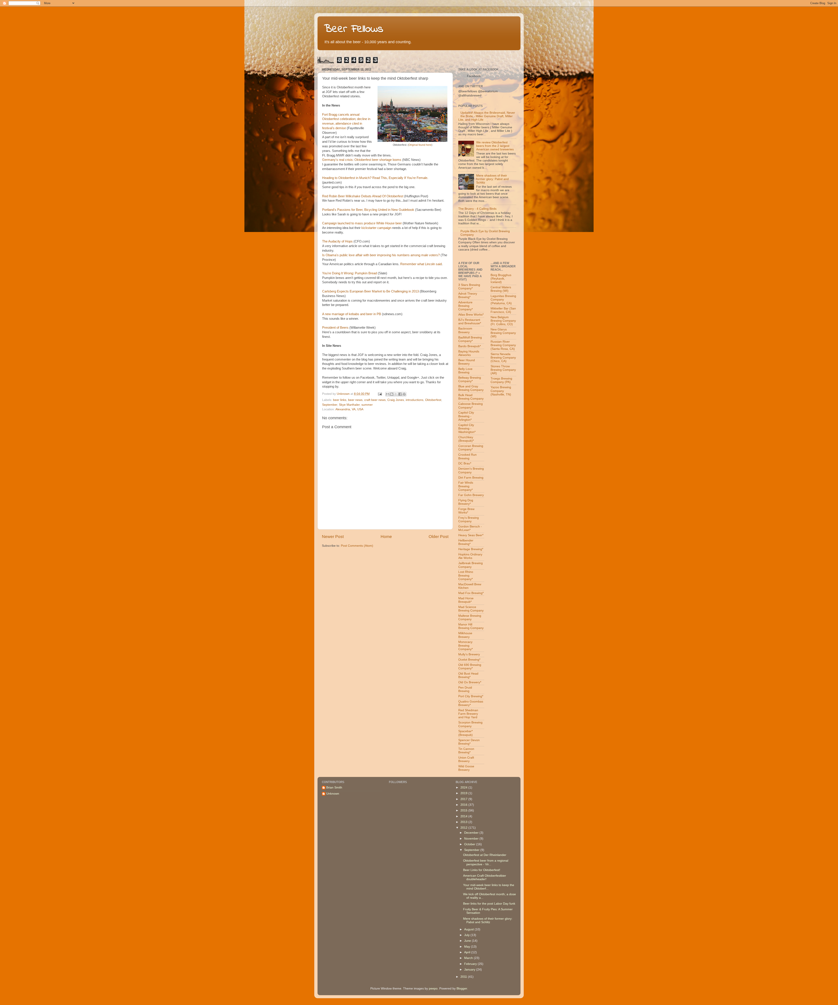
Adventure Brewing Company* (465, 306)
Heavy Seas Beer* (470, 535)
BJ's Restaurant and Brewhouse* (469, 321)
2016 (464, 804)
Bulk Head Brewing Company (471, 396)
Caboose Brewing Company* (470, 405)
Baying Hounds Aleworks (468, 353)
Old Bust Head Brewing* (468, 675)
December (471, 832)
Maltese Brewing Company (469, 617)
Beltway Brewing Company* (469, 379)
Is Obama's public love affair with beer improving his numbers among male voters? (381, 255)
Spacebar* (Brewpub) (465, 733)
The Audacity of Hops (337, 241)
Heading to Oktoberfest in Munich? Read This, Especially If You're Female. (375, 178)
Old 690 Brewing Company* (469, 666)
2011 (464, 976)
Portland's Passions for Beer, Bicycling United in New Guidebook (368, 209)
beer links (339, 400)
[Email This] (387, 394)
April (467, 952)
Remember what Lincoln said (421, 264)
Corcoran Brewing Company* (470, 447)
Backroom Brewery (465, 330)
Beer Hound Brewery (466, 362)
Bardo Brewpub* (469, 346)
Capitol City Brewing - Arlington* (466, 416)
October (470, 844)
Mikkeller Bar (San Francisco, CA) (503, 310)
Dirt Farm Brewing (470, 477)
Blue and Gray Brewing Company (471, 388)
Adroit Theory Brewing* (467, 295)
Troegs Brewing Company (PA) (501, 380)
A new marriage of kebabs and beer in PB (351, 314)
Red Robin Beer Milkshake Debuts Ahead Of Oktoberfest (362, 196)
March (469, 958)
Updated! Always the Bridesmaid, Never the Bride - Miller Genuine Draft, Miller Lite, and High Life (486, 116)
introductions (414, 400)
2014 (464, 816)
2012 (464, 827)
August (469, 929)
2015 (464, 810)
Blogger (462, 988)
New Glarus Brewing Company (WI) (503, 333)
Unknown (332, 793)
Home (386, 536)
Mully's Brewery (469, 654)
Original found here (420, 144)
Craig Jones (395, 400)
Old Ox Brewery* (469, 682)
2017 (464, 799)
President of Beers (335, 327)
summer (367, 404)
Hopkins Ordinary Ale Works (470, 556)
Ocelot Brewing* (469, 659)
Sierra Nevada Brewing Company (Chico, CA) (503, 357)
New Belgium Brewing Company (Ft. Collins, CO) (503, 321)
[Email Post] (379, 393)
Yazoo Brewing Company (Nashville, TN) (501, 391)
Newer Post (333, 536)
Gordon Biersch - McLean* (470, 528)
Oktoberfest (433, 400)
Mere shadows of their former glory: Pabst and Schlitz (492, 179)
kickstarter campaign (376, 228)
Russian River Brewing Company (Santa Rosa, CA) (503, 345)
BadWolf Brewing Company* (470, 339)
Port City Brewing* (470, 696)
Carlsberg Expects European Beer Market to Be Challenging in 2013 (370, 291)
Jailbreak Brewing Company (470, 565)
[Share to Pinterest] (404, 394)
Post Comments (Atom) (357, 545)
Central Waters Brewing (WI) (501, 289)
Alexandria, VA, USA (349, 409)
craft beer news (375, 400)
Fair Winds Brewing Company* (465, 486)
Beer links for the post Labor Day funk (489, 903)
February (471, 963)
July (467, 935)
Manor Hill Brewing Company (471, 626)
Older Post (438, 536)
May (467, 946)
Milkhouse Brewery (465, 635)
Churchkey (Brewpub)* (466, 439)
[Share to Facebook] (400, 394)
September (329, 404)
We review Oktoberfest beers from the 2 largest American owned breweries (495, 146)
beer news (355, 400)
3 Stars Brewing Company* (469, 286)
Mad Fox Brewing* (471, 593)
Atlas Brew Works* (471, 314)
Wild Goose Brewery (466, 768)
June (468, 940)
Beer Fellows (353, 29)
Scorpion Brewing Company (470, 724)
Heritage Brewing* (470, 549)
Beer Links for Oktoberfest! (481, 870)
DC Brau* (464, 463)
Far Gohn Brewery (471, 495)
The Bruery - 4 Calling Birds (477, 208)
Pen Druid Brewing (465, 689)
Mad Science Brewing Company (471, 608)
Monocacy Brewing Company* (465, 645)
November (471, 838)
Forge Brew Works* (466, 510)
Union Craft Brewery (466, 759)
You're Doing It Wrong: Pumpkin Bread (349, 273)
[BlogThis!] (392, 394)
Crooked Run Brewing (467, 456)
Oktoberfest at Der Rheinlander (484, 855)
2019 (464, 793)
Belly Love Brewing (465, 370)
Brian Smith (334, 787)
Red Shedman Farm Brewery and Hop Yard (468, 714)
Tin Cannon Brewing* (466, 750)
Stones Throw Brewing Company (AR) (503, 370)
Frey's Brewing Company (468, 519)
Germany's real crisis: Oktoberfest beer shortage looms (361, 159)
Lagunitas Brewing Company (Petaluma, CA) (503, 299)
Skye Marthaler (349, 404)
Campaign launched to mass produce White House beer (362, 223)
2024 (464, 787)
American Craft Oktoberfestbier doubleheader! (484, 877)
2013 (464, 822)
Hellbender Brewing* (465, 542)
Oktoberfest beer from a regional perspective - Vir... (485, 862)
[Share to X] (396, 394)
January (470, 969)
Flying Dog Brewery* (465, 502)
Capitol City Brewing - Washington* (467, 428)
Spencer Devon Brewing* (469, 742)
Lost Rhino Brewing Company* (465, 575)
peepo (433, 988)
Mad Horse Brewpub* (466, 600)
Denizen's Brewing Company (471, 470)
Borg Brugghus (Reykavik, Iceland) (501, 278)
